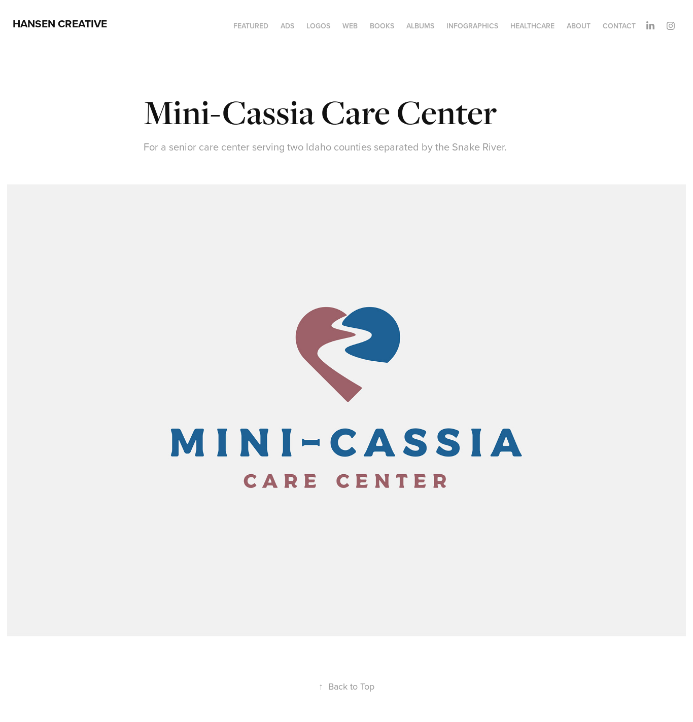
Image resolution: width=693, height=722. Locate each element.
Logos (318, 26)
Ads (287, 26)
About (579, 26)
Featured (250, 26)
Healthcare (532, 26)
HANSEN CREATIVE (60, 23)
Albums (420, 26)
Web (350, 26)
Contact (619, 26)
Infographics (472, 26)
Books (382, 26)
